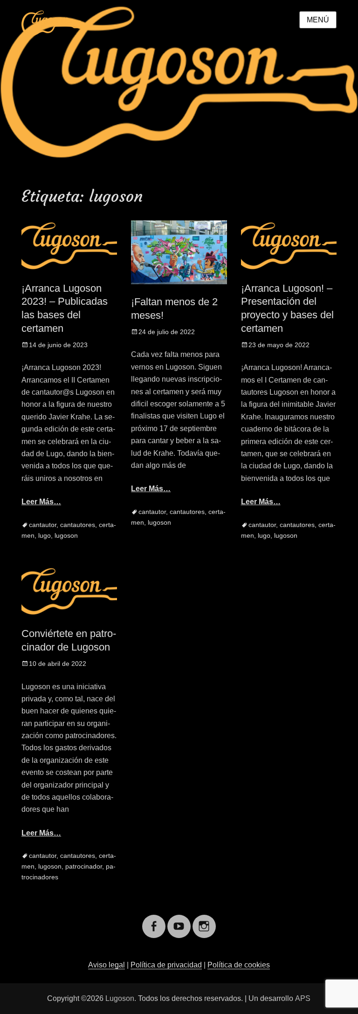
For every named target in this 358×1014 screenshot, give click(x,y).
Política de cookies (238, 965)
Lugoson (119, 998)
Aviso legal (106, 965)
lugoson (66, 535)
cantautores (77, 524)
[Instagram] (204, 921)
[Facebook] (153, 921)
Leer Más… (41, 502)
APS (302, 998)
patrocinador (83, 866)
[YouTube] (179, 921)
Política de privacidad (166, 965)
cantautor (42, 524)
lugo (44, 535)
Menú (318, 20)
